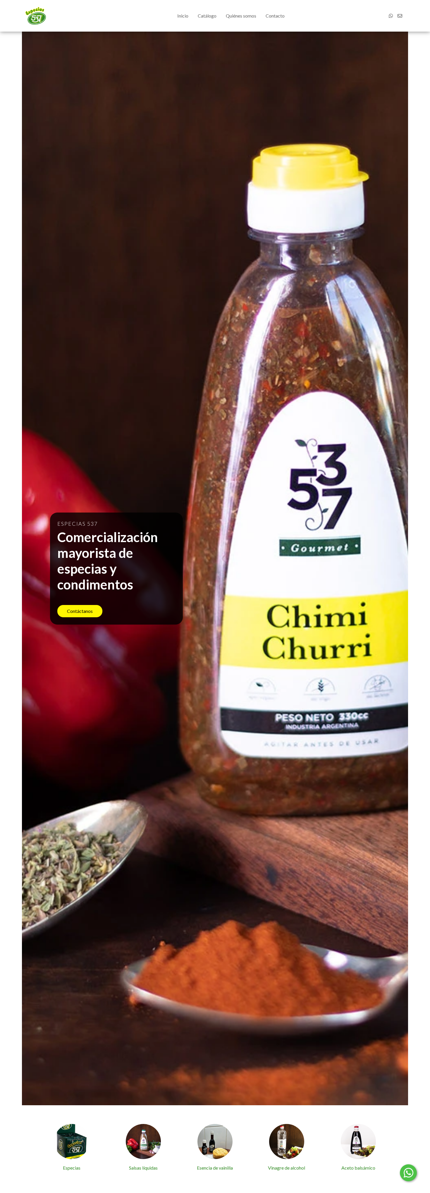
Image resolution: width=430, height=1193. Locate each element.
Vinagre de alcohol (286, 1167)
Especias (71, 1167)
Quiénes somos (241, 15)
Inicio (182, 15)
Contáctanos (80, 611)
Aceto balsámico (358, 1167)
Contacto (275, 15)
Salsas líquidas (143, 1167)
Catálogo (207, 15)
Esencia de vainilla (215, 1167)
